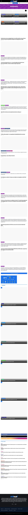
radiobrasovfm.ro (7, 128)
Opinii (1, 443)
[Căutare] (26, 1)
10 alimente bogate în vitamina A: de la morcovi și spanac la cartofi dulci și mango (13, 458)
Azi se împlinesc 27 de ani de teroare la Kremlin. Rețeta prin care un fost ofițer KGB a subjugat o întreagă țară (13, 473)
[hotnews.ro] (12, 11)
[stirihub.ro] (26, 11)
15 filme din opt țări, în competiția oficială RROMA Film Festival (13, 134)
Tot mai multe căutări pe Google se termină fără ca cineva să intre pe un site (12, 452)
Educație (2, 454)
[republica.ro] (1, 91)
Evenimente (6, 105)
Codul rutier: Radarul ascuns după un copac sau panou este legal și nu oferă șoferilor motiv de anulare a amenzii (13, 466)
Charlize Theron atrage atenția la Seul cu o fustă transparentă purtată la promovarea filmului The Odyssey (13, 477)
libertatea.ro (3, 468)
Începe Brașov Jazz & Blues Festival (8, 155)
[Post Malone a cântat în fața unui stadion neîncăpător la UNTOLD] (14, 186)
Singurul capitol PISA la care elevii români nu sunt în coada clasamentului (12, 455)
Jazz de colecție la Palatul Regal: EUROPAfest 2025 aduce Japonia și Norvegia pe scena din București (14, 249)
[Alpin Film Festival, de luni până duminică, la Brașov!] (14, 120)
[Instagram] (9, 3)
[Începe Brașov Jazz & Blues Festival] (14, 164)
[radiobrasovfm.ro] (1, 137)
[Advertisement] (14, 31)
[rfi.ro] (12, 18)
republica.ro (3, 105)
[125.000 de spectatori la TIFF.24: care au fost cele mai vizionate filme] (14, 234)
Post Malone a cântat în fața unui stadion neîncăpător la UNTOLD (13, 177)
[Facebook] (8, 3)
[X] (10, 3)
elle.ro (2, 447)
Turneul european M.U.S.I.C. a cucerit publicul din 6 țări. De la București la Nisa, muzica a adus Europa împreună (12, 63)
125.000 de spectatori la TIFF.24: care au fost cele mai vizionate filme (13, 225)
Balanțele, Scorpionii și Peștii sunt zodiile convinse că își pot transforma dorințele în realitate (13, 448)
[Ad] (14, 426)
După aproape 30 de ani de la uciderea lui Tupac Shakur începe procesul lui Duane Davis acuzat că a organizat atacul (14, 469)
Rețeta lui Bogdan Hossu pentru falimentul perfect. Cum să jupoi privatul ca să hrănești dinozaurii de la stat (14, 445)
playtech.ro (2, 464)
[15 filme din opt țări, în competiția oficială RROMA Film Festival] (14, 143)
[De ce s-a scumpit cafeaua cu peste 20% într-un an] (14, 391)
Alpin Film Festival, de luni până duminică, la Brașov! (11, 112)
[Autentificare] (19, 3)
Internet (2, 451)
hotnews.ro (2, 476)
